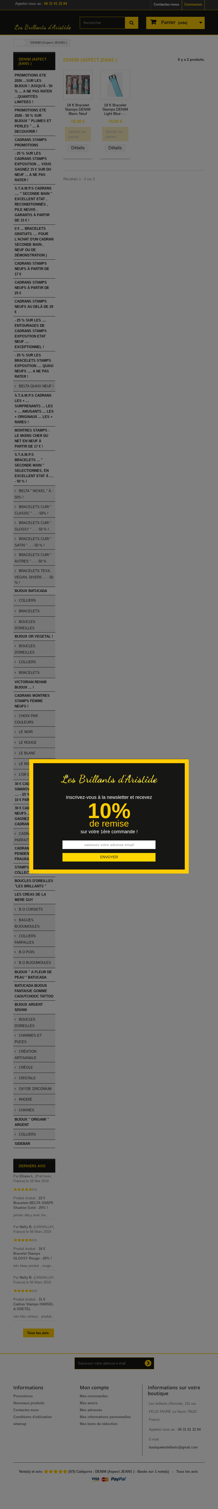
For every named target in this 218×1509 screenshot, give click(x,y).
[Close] (187, 756)
